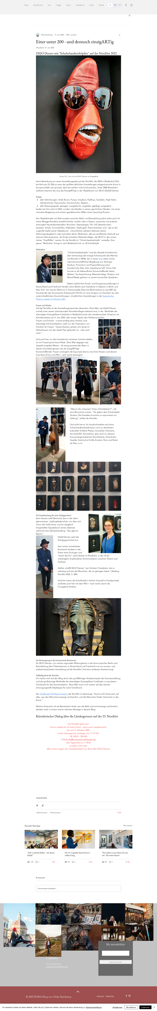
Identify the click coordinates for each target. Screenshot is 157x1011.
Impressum (100, 996)
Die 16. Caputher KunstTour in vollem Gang (77, 854)
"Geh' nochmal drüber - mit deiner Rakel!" (41, 854)
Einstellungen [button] (117, 1007)
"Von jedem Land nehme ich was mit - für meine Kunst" (115, 854)
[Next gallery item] (118, 380)
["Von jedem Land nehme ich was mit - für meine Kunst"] (115, 839)
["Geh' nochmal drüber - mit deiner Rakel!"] (41, 839)
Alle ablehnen (131, 1007)
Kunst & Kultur (41, 798)
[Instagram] (131, 5)
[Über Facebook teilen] (37, 805)
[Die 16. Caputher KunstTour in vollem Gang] (78, 839)
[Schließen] (154, 1007)
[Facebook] (125, 5)
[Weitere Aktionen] (119, 34)
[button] (129, 15)
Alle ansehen (128, 825)
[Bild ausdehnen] (54, 380)
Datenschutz (110, 996)
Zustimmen (145, 1007)
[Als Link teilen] (43, 805)
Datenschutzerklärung (94, 1007)
